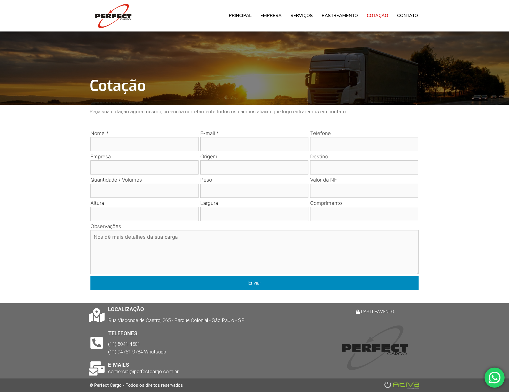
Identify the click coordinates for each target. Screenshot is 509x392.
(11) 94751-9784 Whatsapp (137, 352)
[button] (375, 312)
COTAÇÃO (377, 16)
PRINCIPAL (240, 16)
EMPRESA (271, 16)
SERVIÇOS (301, 16)
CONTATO (407, 16)
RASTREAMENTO (340, 16)
